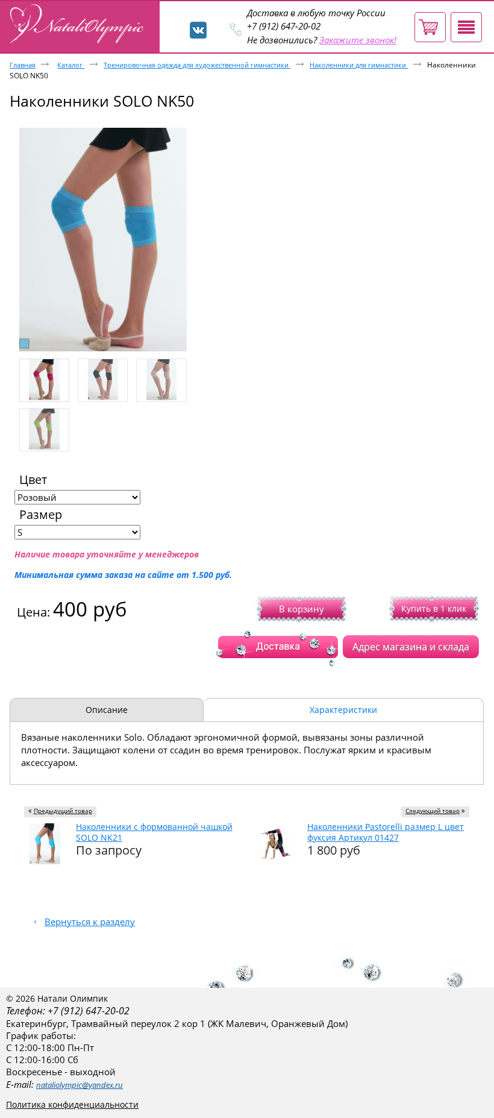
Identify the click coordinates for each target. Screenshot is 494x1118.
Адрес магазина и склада (410, 646)
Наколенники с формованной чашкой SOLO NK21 (154, 832)
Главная (23, 64)
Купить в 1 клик (433, 608)
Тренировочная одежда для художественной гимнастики (197, 64)
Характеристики (343, 709)
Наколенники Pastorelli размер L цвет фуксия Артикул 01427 (385, 832)
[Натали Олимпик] (79, 24)
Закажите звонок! (357, 40)
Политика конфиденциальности (72, 1104)
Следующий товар (432, 811)
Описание (107, 709)
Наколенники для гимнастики (359, 64)
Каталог (70, 64)
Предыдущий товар (63, 811)
